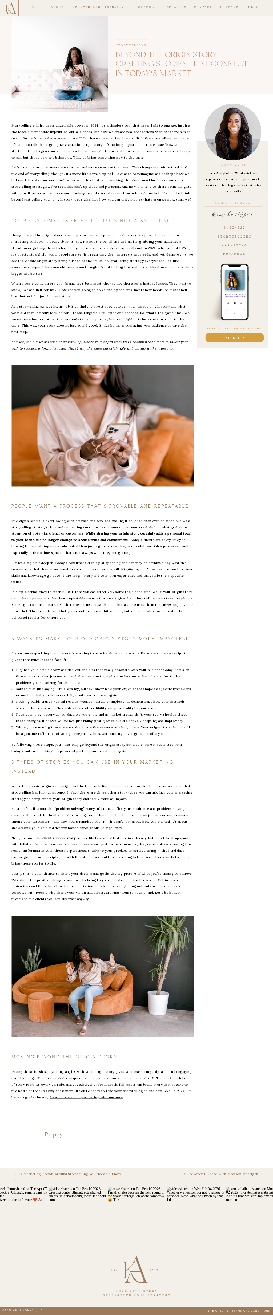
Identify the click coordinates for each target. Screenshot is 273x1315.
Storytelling (130, 43)
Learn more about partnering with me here (86, 1097)
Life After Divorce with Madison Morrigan (222, 1174)
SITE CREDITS (219, 1310)
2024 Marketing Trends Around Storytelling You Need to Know (68, 1174)
